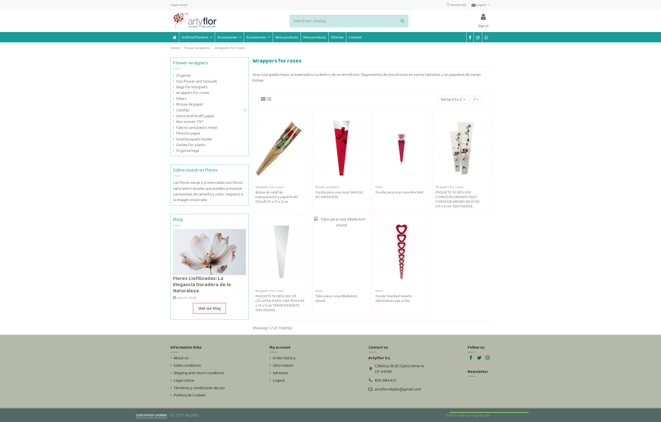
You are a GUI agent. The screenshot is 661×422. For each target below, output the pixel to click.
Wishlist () (458, 5)
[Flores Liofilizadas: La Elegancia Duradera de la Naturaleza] (209, 252)
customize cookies (151, 415)
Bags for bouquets (192, 87)
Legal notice (178, 5)
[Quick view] (285, 181)
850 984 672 (385, 380)
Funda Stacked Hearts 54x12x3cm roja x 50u (393, 298)
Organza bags (187, 150)
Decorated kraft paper (195, 116)
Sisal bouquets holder (194, 139)
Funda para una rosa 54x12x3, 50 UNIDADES (339, 194)
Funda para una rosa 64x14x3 (399, 192)
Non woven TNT (189, 121)
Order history (284, 358)
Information (283, 365)
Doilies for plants (190, 145)
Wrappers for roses (192, 93)
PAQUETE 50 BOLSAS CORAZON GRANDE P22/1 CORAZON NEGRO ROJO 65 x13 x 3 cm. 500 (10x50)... (457, 199)
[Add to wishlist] (277, 181)
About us (181, 358)
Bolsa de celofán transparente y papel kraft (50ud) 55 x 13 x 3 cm (276, 196)
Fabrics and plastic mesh (196, 127)
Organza (183, 75)
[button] (229, 37)
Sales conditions (187, 365)
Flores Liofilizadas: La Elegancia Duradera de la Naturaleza (202, 284)
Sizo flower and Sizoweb (196, 81)
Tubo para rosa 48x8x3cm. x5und (336, 298)
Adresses (280, 373)
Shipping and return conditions (199, 373)
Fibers (181, 98)
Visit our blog (209, 308)
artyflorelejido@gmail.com (398, 389)
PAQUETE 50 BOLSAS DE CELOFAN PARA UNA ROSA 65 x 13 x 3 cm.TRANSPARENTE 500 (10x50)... (279, 303)
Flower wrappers (190, 62)
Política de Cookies (190, 395)
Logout (279, 380)
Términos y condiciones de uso (199, 388)
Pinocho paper (188, 133)
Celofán (183, 110)
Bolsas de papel (189, 104)
